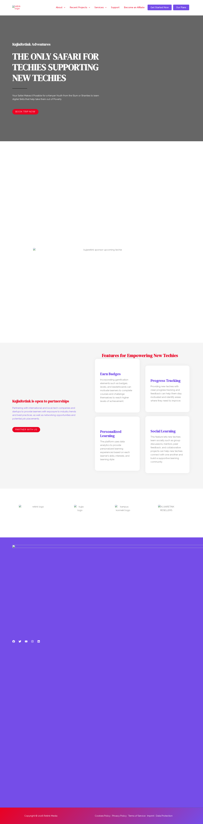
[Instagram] (32, 641)
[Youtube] (26, 641)
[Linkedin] (38, 641)
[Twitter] (20, 641)
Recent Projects (78, 7)
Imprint (150, 815)
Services (99, 7)
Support (115, 7)
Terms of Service (136, 815)
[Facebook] (13, 641)
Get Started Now (160, 7)
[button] (101, 234)
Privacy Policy (119, 815)
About (59, 7)
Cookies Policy (102, 815)
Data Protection (164, 815)
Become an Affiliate (134, 7)
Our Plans (181, 7)
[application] (63, 7)
